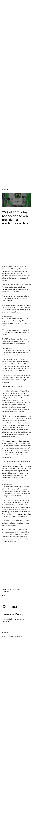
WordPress (19, 636)
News (18, 589)
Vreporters (5, 189)
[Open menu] (30, 189)
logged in (14, 619)
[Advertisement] (16, 16)
